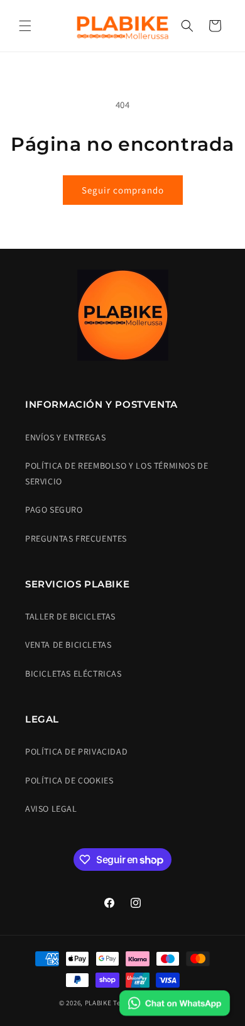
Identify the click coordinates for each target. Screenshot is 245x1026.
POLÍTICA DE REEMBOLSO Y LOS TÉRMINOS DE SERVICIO (116, 473)
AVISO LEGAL (51, 808)
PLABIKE (98, 1002)
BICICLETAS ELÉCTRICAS (73, 673)
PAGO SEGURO (54, 509)
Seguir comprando (123, 190)
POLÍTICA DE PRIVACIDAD (76, 751)
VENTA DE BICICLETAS (68, 644)
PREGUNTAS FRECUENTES (76, 538)
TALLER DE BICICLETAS (70, 616)
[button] (25, 26)
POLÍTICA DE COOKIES (69, 780)
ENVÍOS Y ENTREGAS (65, 437)
